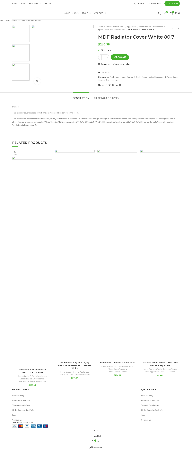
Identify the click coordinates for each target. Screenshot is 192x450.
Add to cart (120, 57)
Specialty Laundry (82, 374)
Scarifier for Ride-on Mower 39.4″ (117, 362)
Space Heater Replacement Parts (32, 381)
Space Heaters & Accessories (32, 379)
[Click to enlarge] (37, 81)
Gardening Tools (126, 366)
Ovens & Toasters (167, 372)
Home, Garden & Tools (27, 376)
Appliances (41, 376)
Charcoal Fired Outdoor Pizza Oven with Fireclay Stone (160, 364)
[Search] (159, 13)
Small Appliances (152, 372)
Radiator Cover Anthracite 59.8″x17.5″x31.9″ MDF (32, 371)
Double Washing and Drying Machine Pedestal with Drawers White (74, 365)
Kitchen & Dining (169, 369)
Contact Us (172, 3)
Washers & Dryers (66, 374)
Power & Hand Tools (109, 366)
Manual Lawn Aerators (117, 369)
